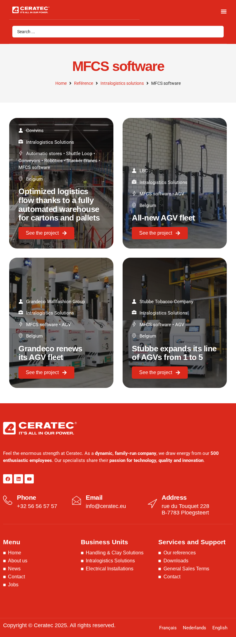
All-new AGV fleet (163, 217)
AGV (179, 194)
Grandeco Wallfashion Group (55, 301)
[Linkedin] (18, 478)
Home (61, 83)
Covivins (35, 130)
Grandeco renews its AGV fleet (50, 353)
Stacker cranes (82, 160)
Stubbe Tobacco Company (166, 301)
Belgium (34, 179)
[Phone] (7, 500)
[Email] (76, 500)
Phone (26, 497)
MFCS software (34, 167)
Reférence (83, 83)
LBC (144, 171)
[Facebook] (7, 478)
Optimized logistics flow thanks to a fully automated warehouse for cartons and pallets (59, 204)
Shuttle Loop (79, 153)
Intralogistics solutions (122, 83)
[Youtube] (29, 478)
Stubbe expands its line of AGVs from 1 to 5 (174, 353)
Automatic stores (44, 153)
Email (94, 497)
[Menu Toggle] (224, 11)
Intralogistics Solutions (50, 142)
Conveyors (29, 160)
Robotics (53, 160)
